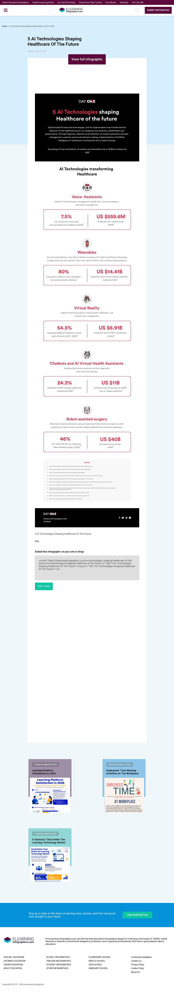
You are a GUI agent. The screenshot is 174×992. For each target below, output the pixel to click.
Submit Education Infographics (15, 2)
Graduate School (98, 968)
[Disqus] (87, 632)
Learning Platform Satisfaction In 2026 (44, 772)
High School (95, 964)
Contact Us (136, 961)
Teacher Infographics (58, 961)
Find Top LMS (137, 2)
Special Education (14, 957)
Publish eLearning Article (43, 2)
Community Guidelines (141, 957)
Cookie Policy (137, 968)
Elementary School (100, 957)
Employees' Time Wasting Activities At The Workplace (122, 772)
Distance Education (14, 961)
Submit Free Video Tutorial (90, 2)
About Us (135, 972)
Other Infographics (57, 968)
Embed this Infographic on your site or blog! (59, 551)
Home (4, 26)
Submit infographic (158, 10)
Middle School (97, 961)
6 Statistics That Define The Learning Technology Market (48, 841)
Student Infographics (58, 964)
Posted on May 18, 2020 (37, 51)
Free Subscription (137, 915)
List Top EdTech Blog (66, 2)
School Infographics (58, 957)
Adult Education (13, 968)
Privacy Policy (137, 964)
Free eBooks (110, 2)
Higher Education (13, 964)
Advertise (124, 2)
